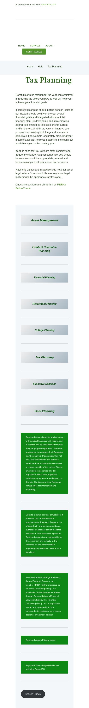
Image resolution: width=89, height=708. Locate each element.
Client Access (34, 51)
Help (40, 66)
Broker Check (33, 694)
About (50, 45)
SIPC (44, 585)
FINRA (37, 585)
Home (21, 45)
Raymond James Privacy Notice (41, 640)
